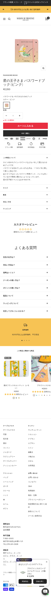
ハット (5, 495)
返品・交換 (32, 495)
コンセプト (32, 482)
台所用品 (31, 465)
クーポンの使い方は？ (11, 280)
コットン (6, 448)
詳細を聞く (40, 581)
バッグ (5, 477)
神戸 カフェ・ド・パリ (12, 553)
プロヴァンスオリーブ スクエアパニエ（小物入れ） (36, 571)
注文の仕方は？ (9, 257)
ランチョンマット (35, 430)
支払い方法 (7, 202)
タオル (30, 461)
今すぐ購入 (25, 133)
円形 (5, 434)
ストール (6, 491)
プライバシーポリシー (36, 499)
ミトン (30, 448)
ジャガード (7, 452)
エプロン (31, 443)
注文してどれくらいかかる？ (14, 311)
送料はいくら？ (9, 272)
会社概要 (6, 530)
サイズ (5, 188)
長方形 (5, 439)
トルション (32, 434)
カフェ (5, 561)
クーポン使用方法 (35, 516)
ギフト (5, 508)
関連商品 (25, 581)
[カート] (46, 19)
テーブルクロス (9, 430)
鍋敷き (30, 452)
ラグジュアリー (9, 456)
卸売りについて (34, 511)
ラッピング (7, 209)
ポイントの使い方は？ (11, 288)
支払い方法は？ (9, 265)
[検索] (9, 19)
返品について (8, 296)
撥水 (5, 443)
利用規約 (31, 491)
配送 (4, 195)
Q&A (30, 486)
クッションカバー (10, 465)
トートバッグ (8, 482)
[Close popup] (46, 561)
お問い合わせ (33, 477)
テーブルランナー (10, 461)
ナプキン (31, 439)
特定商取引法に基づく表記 (37, 505)
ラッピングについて (10, 303)
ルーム (5, 504)
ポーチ (5, 486)
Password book (10, 75)
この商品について (9, 158)
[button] (3, 94)
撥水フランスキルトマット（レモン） (16, 386)
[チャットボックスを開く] (45, 591)
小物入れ (31, 456)
